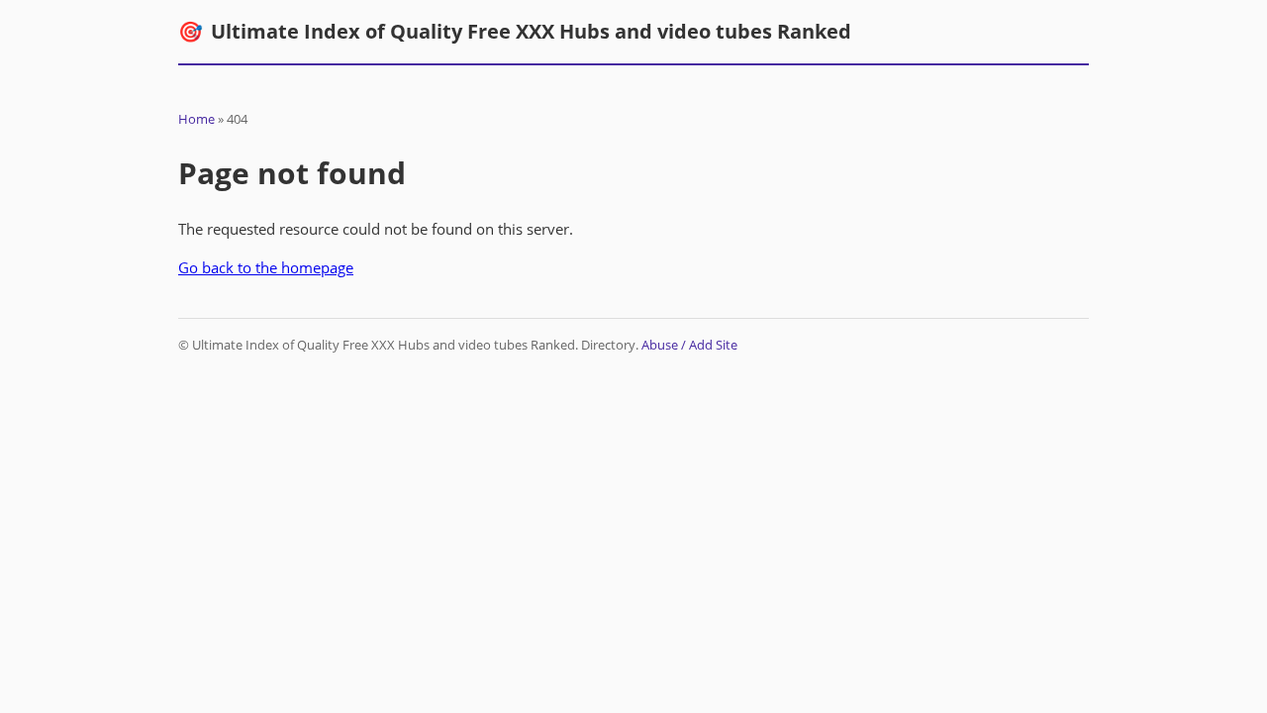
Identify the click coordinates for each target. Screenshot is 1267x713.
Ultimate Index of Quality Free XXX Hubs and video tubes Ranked (514, 31)
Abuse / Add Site (689, 345)
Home (196, 119)
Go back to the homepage (265, 267)
